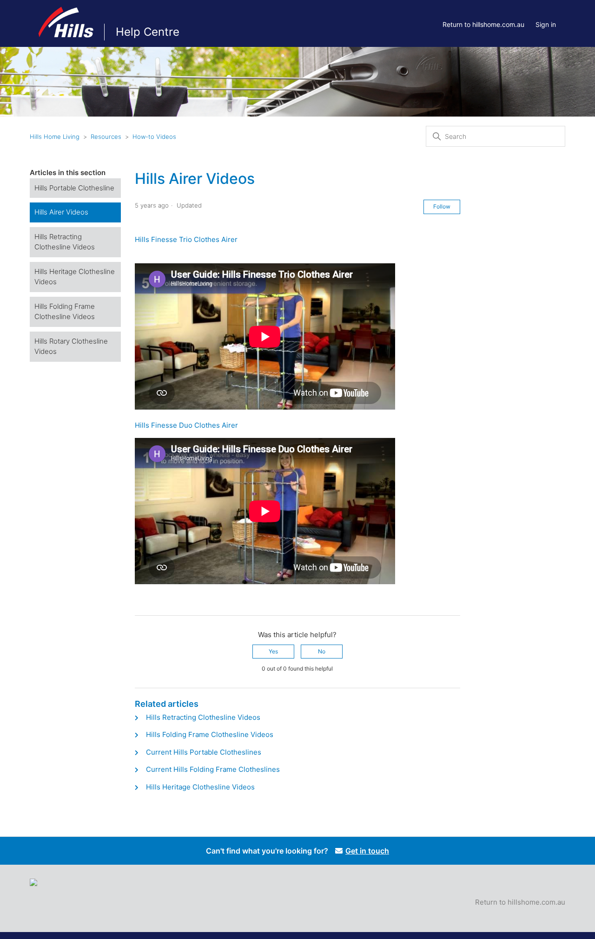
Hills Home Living (54, 136)
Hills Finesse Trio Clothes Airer (186, 239)
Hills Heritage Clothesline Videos (74, 277)
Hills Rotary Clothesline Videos (71, 346)
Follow (441, 206)
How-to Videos (154, 136)
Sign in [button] (546, 24)
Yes (273, 651)
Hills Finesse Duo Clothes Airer (186, 425)
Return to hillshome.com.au (483, 24)
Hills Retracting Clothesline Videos (64, 242)
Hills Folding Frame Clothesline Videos (64, 311)
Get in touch (367, 850)
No (321, 651)
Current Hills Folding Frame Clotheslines (213, 769)
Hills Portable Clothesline (74, 187)
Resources (106, 136)
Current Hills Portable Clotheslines (203, 752)
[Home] (67, 41)
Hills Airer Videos (61, 212)
